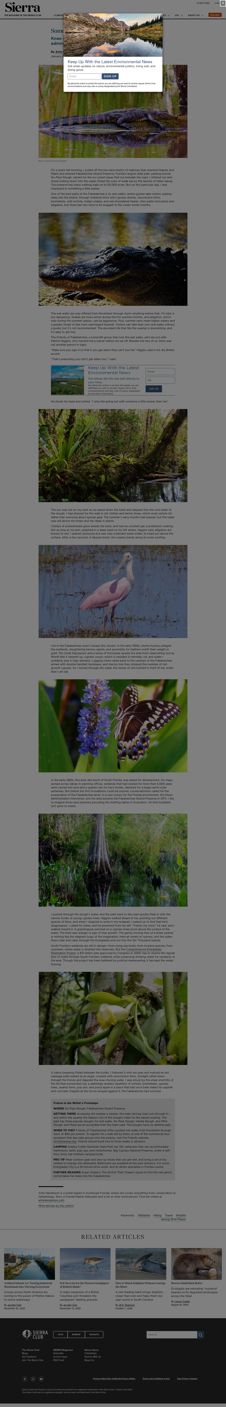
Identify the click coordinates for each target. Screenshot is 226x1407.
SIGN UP (110, 76)
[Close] (223, 3)
